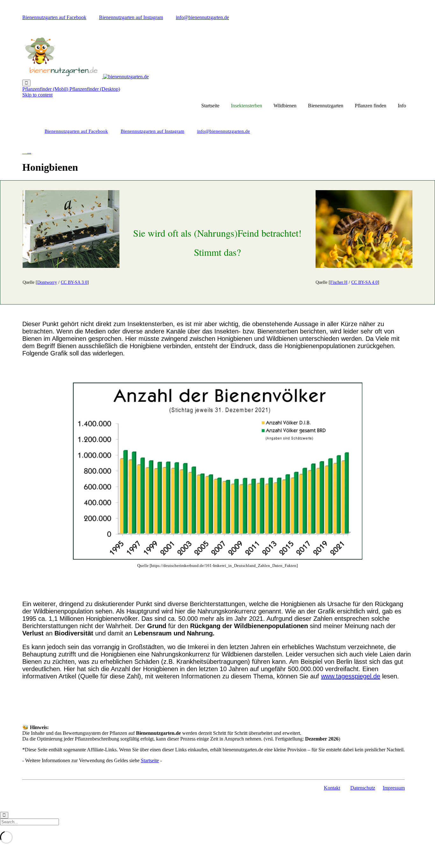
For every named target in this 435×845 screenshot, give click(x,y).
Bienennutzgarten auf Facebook (54, 17)
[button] (45, 89)
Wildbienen (285, 105)
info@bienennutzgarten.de (202, 17)
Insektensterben (246, 105)
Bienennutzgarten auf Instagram (131, 17)
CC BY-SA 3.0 (74, 282)
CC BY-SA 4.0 (364, 282)
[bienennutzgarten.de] (85, 76)
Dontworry (47, 282)
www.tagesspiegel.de (350, 676)
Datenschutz (362, 788)
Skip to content (37, 94)
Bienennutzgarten (325, 105)
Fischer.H (338, 282)
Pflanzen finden (370, 105)
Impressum (394, 788)
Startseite (210, 105)
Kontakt (332, 788)
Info (402, 105)
